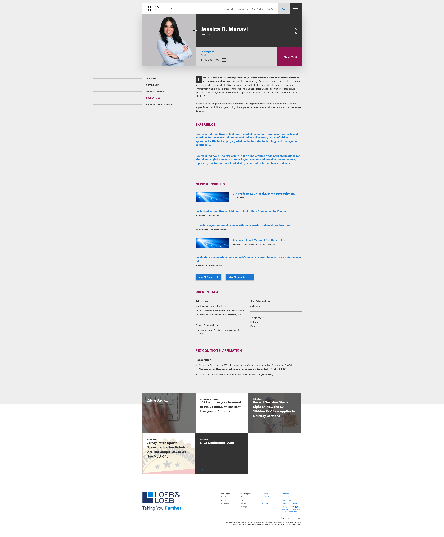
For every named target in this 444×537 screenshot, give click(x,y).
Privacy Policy (287, 496)
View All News (206, 276)
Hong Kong (246, 506)
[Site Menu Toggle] (296, 8)
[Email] (296, 24)
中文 (172, 8)
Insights (243, 8)
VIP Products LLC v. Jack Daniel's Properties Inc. (264, 193)
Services (257, 8)
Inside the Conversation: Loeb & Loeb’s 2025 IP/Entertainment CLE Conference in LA (248, 259)
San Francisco (247, 496)
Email (204, 55)
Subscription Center (289, 503)
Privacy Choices (287, 506)
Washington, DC (247, 493)
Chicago (224, 500)
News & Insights (155, 91)
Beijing (244, 503)
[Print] (296, 33)
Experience (152, 84)
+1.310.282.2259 (211, 60)
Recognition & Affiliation (160, 104)
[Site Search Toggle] (284, 8)
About (271, 8)
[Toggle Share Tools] (296, 28)
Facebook (265, 496)
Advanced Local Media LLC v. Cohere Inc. (259, 240)
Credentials (153, 97)
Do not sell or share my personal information (290, 510)
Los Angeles (207, 51)
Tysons (244, 500)
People (229, 8)
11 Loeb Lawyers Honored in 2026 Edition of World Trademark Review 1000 (243, 225)
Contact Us (285, 493)
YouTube (264, 503)
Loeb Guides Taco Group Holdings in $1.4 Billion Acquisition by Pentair (241, 211)
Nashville (225, 503)
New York (225, 496)
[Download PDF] (296, 38)
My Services (290, 56)
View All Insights (237, 276)
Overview (151, 78)
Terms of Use (286, 500)
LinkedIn (264, 493)
